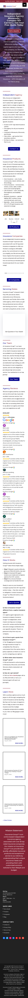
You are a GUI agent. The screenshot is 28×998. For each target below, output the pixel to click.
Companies (7, 914)
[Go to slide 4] (15, 222)
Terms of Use (7, 930)
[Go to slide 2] (12, 222)
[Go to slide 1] (11, 222)
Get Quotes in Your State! (14, 331)
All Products (14, 227)
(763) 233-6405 (10, 1)
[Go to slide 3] (7, 273)
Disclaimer (6, 932)
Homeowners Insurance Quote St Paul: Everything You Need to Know (14, 805)
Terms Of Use (14, 969)
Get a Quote (14, 31)
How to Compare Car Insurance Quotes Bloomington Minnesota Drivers (14, 738)
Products (6, 911)
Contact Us (14, 149)
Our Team (14, 379)
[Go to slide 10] (16, 273)
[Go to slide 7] (12, 273)
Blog (5, 917)
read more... (19, 743)
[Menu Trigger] (24, 5)
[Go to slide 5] (16, 222)
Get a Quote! (14, 602)
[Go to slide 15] (23, 273)
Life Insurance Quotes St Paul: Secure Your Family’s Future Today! (13, 771)
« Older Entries (7, 820)
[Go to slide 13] (20, 273)
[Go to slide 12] (19, 273)
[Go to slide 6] (11, 273)
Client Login (19, 1)
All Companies (14, 280)
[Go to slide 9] (15, 273)
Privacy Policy (7, 927)
